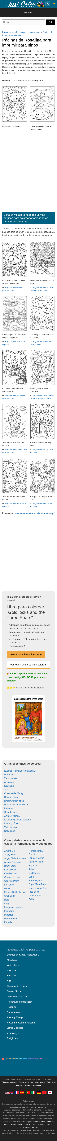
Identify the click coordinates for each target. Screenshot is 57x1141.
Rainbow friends (36, 862)
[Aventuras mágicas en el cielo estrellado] (42, 121)
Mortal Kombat (11, 918)
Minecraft (8, 915)
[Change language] (54, 3)
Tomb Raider (34, 895)
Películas (8, 808)
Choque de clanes (13, 877)
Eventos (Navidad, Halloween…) (24, 954)
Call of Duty (10, 869)
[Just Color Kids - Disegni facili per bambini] (33, 1093)
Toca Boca (33, 892)
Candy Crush (10, 873)
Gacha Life (9, 896)
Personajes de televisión (16, 804)
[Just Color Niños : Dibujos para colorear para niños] (25, 4)
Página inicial (8, 32)
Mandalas (9, 774)
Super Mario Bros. (37, 884)
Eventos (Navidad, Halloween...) (20, 771)
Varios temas (10, 778)
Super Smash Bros (37, 888)
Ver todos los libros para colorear (28, 664)
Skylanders (34, 873)
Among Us (9, 851)
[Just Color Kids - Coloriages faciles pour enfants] (17, 1093)
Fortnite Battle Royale (15, 892)
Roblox (32, 869)
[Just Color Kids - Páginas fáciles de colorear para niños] (22, 1093)
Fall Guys (9, 885)
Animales (9, 782)
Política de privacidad (32, 1085)
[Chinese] (44, 1093)
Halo (6, 900)
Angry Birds (10, 854)
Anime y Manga (12, 816)
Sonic (31, 877)
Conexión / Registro (47, 3)
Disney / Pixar (11, 797)
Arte (6, 789)
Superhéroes (10, 812)
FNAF (7, 888)
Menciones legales (38, 1082)
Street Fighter (35, 880)
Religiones (9, 831)
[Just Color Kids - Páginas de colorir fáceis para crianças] (28, 1093)
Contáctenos (24, 1082)
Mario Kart (9, 911)
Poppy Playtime (36, 858)
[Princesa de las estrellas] (14, 121)
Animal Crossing (12, 862)
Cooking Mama (11, 881)
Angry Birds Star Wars (15, 858)
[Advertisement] (28, 174)
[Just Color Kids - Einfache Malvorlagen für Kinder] (39, 1093)
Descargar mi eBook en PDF (26, 654)
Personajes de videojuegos (28, 32)
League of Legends (13, 907)
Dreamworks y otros (14, 801)
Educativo (9, 786)
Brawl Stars (10, 866)
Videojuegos (10, 827)
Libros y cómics (12, 823)
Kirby (6, 903)
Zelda (31, 899)
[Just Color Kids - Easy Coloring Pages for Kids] (9, 1093)
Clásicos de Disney (13, 793)
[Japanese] (50, 1093)
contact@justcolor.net (28, 1127)
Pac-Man (8, 922)
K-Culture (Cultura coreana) (17, 820)
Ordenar (6, 80)
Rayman (32, 865)
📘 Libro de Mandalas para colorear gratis (21, 1058)
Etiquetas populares (9, 1082)
